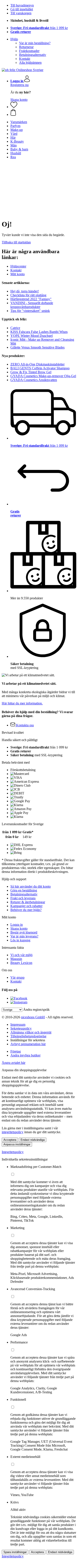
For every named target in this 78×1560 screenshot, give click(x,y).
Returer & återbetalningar (27, 902)
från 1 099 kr (39, 28)
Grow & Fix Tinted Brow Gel (30, 372)
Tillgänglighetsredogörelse (28, 1036)
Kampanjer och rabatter (26, 906)
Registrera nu (19, 85)
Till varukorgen (20, 13)
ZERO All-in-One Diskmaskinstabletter (37, 364)
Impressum (17, 1024)
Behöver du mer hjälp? (26, 910)
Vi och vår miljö (21, 955)
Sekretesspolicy (21, 1028)
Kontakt (24, 58)
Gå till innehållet (21, 9)
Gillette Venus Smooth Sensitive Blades (37, 347)
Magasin (16, 959)
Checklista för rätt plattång (28, 295)
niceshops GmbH (33, 1017)
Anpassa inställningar (16, 1144)
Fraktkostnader (29, 51)
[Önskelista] (13, 107)
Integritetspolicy (13, 1152)
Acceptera (9, 1139)
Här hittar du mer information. (22, 703)
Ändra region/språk (36, 1009)
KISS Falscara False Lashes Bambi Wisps (39, 332)
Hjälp (14, 39)
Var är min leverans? (24, 936)
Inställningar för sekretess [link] (27, 1040)
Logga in (16, 924)
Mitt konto (17, 274)
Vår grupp (17, 977)
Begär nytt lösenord (23, 932)
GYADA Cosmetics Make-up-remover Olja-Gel (43, 376)
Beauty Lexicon (21, 963)
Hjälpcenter (18, 266)
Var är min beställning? (34, 43)
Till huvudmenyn (22, 5)
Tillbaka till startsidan (16, 242)
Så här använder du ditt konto (30, 886)
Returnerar (26, 47)
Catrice (15, 328)
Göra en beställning (23, 890)
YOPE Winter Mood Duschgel (31, 335)
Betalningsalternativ (32, 55)
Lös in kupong (20, 940)
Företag (15, 1051)
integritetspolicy (12, 1132)
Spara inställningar (15, 1552)
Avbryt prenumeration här (28, 1044)
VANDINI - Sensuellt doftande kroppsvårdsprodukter (31, 305)
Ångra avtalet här (13, 1062)
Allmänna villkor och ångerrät (30, 1032)
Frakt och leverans (23, 898)
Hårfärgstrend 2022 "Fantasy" (31, 299)
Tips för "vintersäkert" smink (30, 311)
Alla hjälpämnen (30, 62)
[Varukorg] (43, 113)
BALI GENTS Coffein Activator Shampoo (40, 368)
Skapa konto (19, 99)
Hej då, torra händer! (24, 291)
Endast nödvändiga (33, 1139)
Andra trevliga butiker (25, 1055)
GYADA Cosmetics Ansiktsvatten (33, 380)
